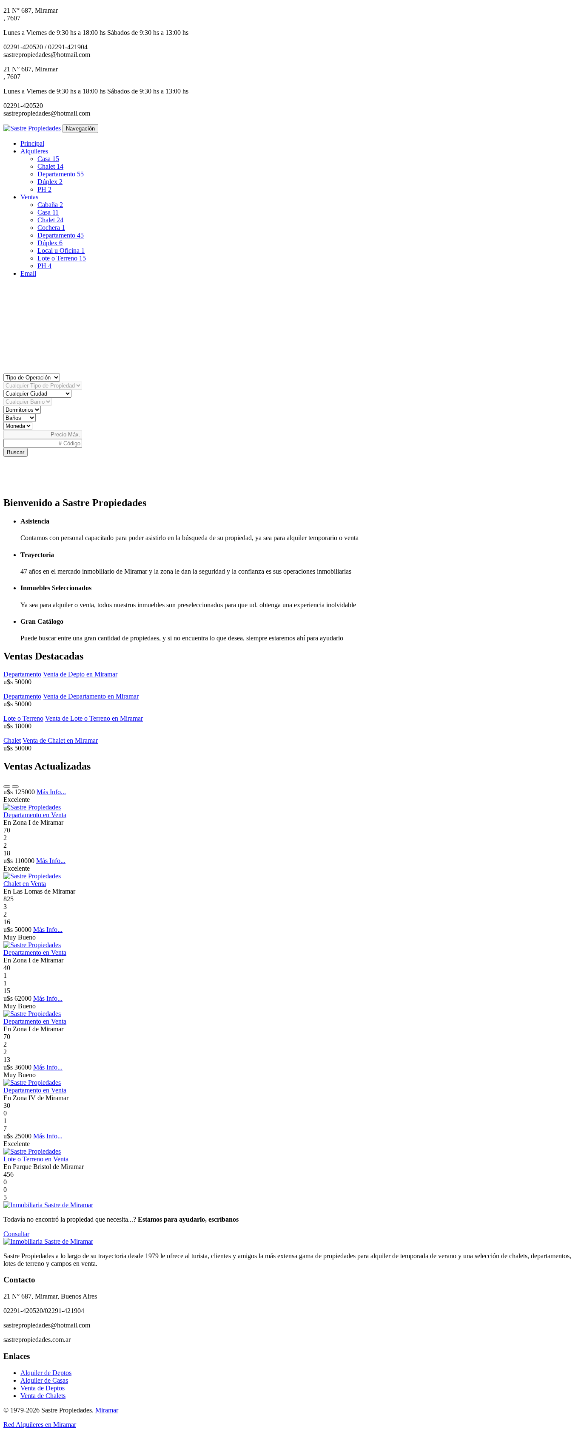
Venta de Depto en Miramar (80, 674)
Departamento (60, 174)
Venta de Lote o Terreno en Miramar (94, 718)
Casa (48, 158)
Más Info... (51, 791)
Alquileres (34, 151)
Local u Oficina (61, 250)
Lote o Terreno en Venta (35, 1159)
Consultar (16, 1233)
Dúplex (50, 181)
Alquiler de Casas (44, 1380)
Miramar (106, 1410)
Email (28, 273)
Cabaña (50, 204)
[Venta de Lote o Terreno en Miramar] (32, 1151)
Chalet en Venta (24, 883)
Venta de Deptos (42, 1388)
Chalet (50, 166)
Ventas (29, 197)
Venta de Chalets (43, 1395)
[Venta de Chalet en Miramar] (32, 876)
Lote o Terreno (61, 258)
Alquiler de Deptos (45, 1372)
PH (44, 189)
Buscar (15, 452)
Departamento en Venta (34, 814)
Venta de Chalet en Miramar (60, 740)
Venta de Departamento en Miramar (91, 696)
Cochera (51, 227)
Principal (32, 143)
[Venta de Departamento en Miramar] (32, 807)
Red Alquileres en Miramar (39, 1424)
